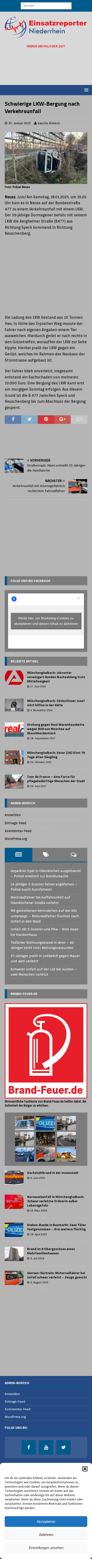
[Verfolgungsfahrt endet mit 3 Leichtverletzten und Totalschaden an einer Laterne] (24, 1154)
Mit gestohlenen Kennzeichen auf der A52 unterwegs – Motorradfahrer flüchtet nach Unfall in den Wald (45, 916)
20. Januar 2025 (19, 123)
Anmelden (13, 815)
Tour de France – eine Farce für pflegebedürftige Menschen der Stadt (56, 778)
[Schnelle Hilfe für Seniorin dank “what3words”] (45, 1123)
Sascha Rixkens (49, 123)
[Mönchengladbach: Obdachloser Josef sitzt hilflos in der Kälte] (14, 705)
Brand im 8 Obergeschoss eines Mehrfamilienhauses (51, 1251)
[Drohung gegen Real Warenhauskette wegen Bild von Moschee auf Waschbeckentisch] (14, 729)
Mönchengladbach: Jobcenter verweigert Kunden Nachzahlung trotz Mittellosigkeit (56, 677)
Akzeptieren (46, 1521)
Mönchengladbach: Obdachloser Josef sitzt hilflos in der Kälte (56, 702)
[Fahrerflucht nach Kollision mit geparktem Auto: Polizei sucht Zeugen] (24, 1123)
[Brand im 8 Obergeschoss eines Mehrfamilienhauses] (14, 1254)
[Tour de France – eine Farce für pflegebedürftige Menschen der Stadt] (14, 782)
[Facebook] (28, 1447)
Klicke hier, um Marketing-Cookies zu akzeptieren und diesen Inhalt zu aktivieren (46, 621)
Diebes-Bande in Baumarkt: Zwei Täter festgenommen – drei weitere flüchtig (56, 1226)
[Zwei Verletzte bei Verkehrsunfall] (66, 1139)
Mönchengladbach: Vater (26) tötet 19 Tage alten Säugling (56, 754)
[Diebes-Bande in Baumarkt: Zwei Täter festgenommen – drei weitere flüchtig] (14, 1230)
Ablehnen (46, 1535)
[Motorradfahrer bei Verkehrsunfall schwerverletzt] (66, 1154)
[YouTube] (46, 1447)
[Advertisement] (48, 67)
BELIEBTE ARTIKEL (24, 661)
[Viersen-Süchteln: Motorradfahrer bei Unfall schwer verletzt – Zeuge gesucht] (14, 1278)
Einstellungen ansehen (46, 1548)
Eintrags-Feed (15, 823)
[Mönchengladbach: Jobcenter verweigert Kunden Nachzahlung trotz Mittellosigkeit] (14, 677)
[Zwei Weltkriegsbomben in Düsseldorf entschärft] (45, 1139)
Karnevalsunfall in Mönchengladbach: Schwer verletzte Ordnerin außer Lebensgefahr (55, 1201)
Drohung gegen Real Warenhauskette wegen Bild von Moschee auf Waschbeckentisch (55, 728)
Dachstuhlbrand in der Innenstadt (52, 1172)
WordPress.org (16, 839)
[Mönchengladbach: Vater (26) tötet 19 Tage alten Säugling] (14, 757)
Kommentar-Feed (18, 831)
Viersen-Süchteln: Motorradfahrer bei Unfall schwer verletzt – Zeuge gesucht (57, 1275)
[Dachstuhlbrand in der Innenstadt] (14, 1178)
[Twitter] (63, 1447)
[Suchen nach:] (46, 5)
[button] (85, 1468)
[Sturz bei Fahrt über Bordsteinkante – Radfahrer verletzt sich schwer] (45, 1154)
